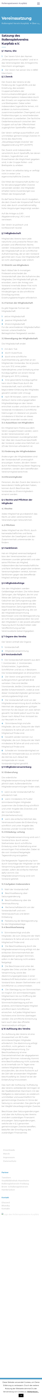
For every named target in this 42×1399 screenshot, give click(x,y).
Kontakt (6, 1208)
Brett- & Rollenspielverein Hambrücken (15, 1188)
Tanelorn (6, 1177)
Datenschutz (9, 1161)
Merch (6, 1154)
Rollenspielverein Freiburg (15, 1184)
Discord (6, 1202)
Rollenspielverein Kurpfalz (14, 3)
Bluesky (6, 1205)
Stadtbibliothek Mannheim (15, 1180)
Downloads (9, 1150)
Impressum (9, 1157)
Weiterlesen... (33, 1392)
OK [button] (21, 1395)
